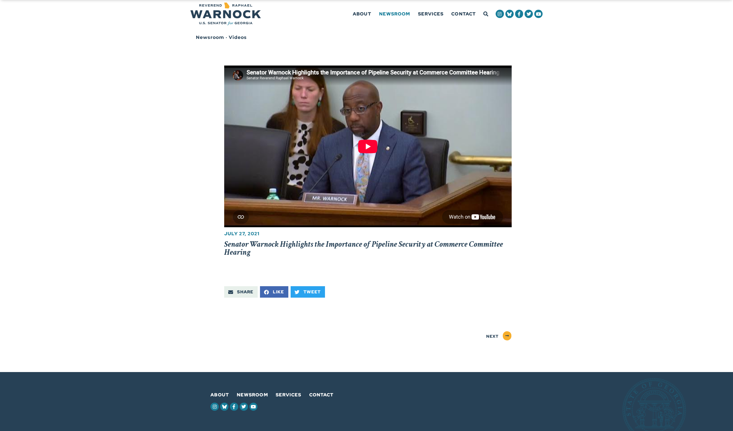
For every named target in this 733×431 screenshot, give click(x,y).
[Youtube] (538, 14)
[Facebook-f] (519, 14)
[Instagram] (500, 14)
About (362, 14)
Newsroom (394, 14)
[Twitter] (529, 14)
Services (431, 14)
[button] (486, 14)
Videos (238, 37)
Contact (463, 14)
